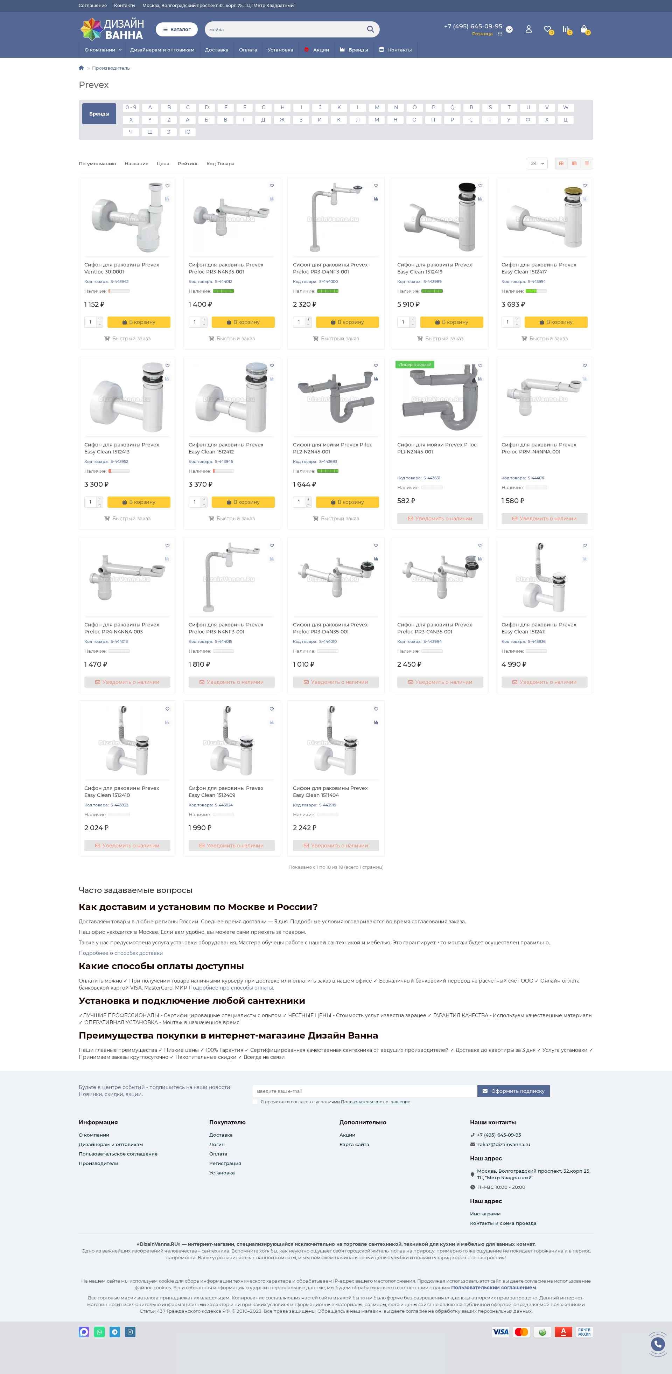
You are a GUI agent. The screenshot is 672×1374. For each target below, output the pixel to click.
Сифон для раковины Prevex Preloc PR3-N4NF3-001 (226, 628)
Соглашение (93, 5)
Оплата (248, 50)
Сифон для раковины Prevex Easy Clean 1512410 (121, 791)
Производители (98, 1163)
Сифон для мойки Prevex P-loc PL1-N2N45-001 (437, 448)
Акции (321, 50)
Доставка (217, 50)
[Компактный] (587, 163)
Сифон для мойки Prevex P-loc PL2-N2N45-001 (332, 448)
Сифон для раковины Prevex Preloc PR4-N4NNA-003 (121, 628)
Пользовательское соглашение (118, 1154)
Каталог (180, 29)
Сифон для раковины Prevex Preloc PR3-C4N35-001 (434, 628)
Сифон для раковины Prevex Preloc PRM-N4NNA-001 (539, 448)
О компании (100, 50)
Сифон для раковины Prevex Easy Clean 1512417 (539, 268)
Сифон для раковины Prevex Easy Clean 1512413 (121, 448)
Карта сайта (354, 1144)
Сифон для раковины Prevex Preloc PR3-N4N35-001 (226, 268)
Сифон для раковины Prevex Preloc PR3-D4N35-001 (330, 628)
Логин (217, 1144)
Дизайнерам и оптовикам (162, 50)
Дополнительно (363, 1122)
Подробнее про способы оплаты (231, 988)
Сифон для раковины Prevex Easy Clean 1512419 (434, 268)
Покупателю (227, 1122)
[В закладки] (167, 185)
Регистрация (225, 1163)
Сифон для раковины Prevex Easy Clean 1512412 (226, 448)
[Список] (574, 163)
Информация (98, 1122)
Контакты (124, 5)
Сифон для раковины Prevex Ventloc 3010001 (121, 268)
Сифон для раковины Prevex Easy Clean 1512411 (539, 628)
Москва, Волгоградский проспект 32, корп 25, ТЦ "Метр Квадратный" (218, 5)
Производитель (111, 68)
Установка (280, 50)
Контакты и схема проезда (503, 1223)
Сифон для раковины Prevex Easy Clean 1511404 (330, 791)
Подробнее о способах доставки (121, 953)
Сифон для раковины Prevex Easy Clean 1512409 (226, 791)
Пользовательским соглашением (493, 1287)
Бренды (358, 50)
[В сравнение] (167, 199)
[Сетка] (561, 163)
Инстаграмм (485, 1213)
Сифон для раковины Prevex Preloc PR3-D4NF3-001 (330, 268)
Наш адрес (486, 1201)
